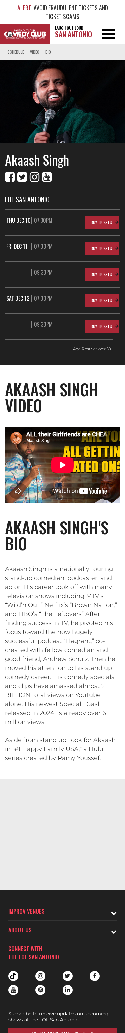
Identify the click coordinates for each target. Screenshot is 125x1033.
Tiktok (13, 976)
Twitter (68, 976)
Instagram (40, 976)
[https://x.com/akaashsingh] (22, 177)
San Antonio (73, 32)
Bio (48, 52)
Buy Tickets (101, 222)
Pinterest (40, 990)
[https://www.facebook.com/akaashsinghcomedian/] (10, 177)
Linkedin (68, 990)
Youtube (13, 990)
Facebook (95, 976)
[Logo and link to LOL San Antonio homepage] (25, 34)
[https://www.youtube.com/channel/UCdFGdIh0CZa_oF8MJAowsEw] (47, 177)
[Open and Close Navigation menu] (112, 34)
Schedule (15, 52)
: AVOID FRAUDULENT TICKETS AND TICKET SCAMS (62, 12)
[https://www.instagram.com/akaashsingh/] (34, 177)
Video (34, 52)
